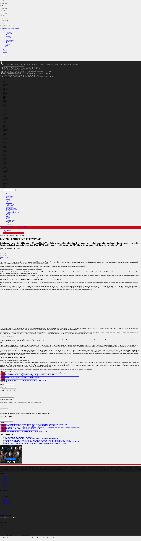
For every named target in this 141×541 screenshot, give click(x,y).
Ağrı (4, 85)
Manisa (4, 139)
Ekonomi (5, 50)
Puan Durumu (9, 38)
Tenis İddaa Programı (11, 211)
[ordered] (9, 390)
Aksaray (5, 170)
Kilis (4, 184)
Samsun (5, 153)
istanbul (5, 125)
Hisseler (8, 218)
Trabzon (5, 160)
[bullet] (11, 390)
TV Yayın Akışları (10, 204)
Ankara (4, 88)
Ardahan (5, 179)
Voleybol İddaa (6, 488)
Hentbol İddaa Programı (11, 208)
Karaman (5, 172)
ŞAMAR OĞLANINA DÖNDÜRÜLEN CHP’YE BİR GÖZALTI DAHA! (22, 68)
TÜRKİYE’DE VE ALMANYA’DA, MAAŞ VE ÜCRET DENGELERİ (21, 67)
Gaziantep (5, 116)
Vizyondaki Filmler (10, 220)
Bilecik (4, 94)
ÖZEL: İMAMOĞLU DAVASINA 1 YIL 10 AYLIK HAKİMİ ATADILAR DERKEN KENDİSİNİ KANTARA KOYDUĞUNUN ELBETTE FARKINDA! (41, 64)
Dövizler (8, 42)
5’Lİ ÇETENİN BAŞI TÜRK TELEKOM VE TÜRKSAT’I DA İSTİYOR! (21, 75)
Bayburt (5, 171)
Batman (5, 175)
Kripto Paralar (9, 214)
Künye (4, 479)
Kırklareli (5, 131)
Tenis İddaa (5, 512)
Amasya (5, 87)
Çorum (4, 105)
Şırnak (4, 176)
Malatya (5, 138)
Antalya (5, 89)
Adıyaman (5, 83)
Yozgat (4, 167)
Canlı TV (8, 201)
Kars (4, 127)
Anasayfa (2, 226)
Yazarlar (5, 48)
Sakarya (5, 151)
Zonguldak (5, 168)
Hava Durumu (9, 34)
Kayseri (5, 130)
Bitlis (4, 97)
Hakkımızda (6, 480)
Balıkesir (5, 93)
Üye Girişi (5, 476)
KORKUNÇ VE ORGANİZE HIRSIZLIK (14, 66)
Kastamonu (5, 129)
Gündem (5, 46)
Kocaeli (5, 134)
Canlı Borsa (8, 37)
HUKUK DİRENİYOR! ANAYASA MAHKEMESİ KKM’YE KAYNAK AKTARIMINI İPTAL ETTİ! (28, 71)
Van (4, 166)
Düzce (4, 187)
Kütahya (5, 137)
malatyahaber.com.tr (7, 230)
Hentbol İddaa (6, 486)
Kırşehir (5, 133)
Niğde (4, 147)
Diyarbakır (5, 108)
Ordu (4, 149)
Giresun (5, 117)
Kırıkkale (5, 174)
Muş (4, 145)
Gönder (2, 390)
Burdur (4, 100)
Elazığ (4, 110)
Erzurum (5, 113)
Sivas (4, 156)
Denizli (4, 106)
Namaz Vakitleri (9, 33)
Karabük (5, 183)
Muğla (4, 143)
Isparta (4, 122)
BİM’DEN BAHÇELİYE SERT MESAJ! (20, 226)
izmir (4, 126)
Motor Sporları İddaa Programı (13, 212)
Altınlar (7, 45)
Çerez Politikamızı (16, 535)
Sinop (4, 155)
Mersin (4, 123)
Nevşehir (5, 146)
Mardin (4, 142)
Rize (4, 150)
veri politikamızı (53, 537)
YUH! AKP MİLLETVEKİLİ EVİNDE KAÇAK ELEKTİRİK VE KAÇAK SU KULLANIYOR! (26, 73)
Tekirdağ (5, 158)
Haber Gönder (9, 41)
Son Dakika (8, 32)
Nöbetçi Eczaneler (10, 40)
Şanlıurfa (5, 163)
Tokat (4, 159)
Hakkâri (5, 120)
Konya (4, 135)
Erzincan (5, 112)
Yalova (4, 182)
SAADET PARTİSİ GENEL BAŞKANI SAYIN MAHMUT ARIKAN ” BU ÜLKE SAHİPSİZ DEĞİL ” (29, 76)
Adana (4, 81)
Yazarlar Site (6, 510)
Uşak (4, 164)
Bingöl (4, 96)
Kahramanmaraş (7, 141)
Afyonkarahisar (6, 84)
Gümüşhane (6, 118)
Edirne (4, 109)
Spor (4, 49)
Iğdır (4, 180)
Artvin (4, 90)
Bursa (4, 101)
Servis (4, 31)
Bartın (4, 178)
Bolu (4, 98)
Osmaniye (5, 186)
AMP (4, 513)
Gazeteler (8, 36)
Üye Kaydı (5, 477)
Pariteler (8, 44)
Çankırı (4, 104)
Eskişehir (5, 114)
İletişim (4, 481)
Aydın (4, 92)
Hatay (4, 121)
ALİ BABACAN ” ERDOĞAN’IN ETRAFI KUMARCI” (17, 70)
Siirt (4, 154)
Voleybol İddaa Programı (11, 209)
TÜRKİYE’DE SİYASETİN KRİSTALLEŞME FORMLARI (18, 72)
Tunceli (4, 162)
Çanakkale (5, 102)
